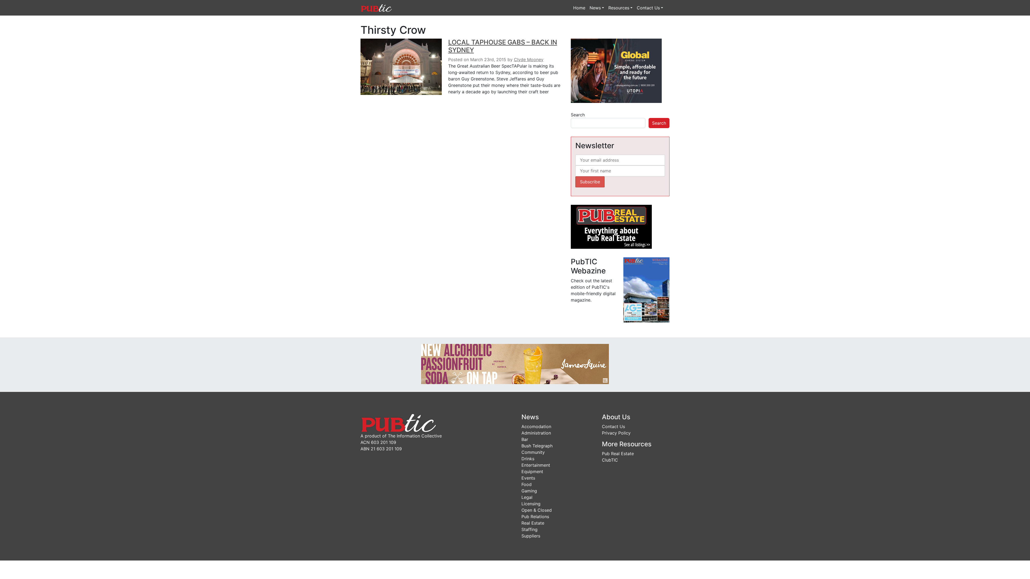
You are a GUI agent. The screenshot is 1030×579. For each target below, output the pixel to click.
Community (533, 452)
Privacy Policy (616, 433)
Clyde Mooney (528, 59)
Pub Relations (535, 516)
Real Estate (532, 523)
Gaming (529, 490)
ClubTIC (610, 460)
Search (578, 114)
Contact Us (648, 7)
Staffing (529, 529)
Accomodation (536, 426)
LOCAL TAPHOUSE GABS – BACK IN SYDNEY (502, 46)
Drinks (527, 458)
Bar (524, 439)
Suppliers (530, 536)
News (595, 7)
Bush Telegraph (537, 445)
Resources (618, 7)
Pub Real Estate (618, 453)
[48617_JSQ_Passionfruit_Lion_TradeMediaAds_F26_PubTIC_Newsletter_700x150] (515, 363)
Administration (536, 433)
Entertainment (535, 465)
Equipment (532, 471)
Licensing (530, 503)
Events (528, 478)
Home (579, 7)
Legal (526, 497)
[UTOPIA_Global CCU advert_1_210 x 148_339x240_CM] (616, 70)
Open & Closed (536, 510)
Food (526, 484)
